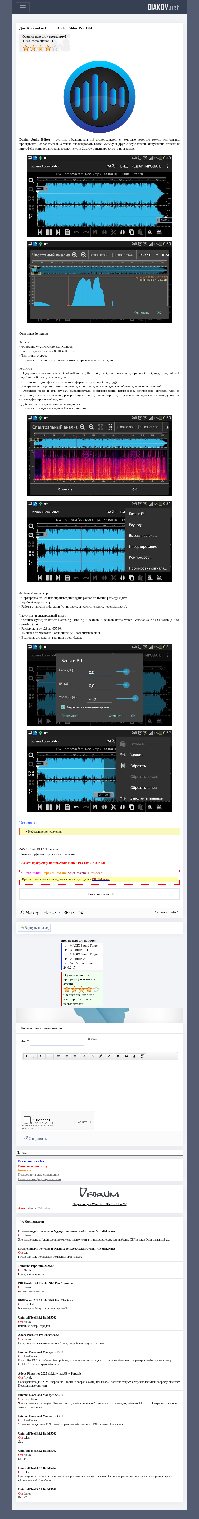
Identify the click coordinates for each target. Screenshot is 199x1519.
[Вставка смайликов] (84, 1056)
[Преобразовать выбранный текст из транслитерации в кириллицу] (134, 1056)
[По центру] (67, 1056)
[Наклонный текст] (34, 1056)
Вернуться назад (36, 928)
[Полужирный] (27, 1056)
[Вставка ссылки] (93, 1056)
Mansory (32, 912)
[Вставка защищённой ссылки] (101, 1056)
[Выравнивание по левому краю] (59, 1056)
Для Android (29, 28)
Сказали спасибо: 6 (101, 894)
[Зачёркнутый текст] (49, 1056)
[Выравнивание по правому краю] (75, 1056)
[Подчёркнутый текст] (41, 1056)
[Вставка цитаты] (126, 1056)
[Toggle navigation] (23, 7)
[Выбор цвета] (109, 1056)
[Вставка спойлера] (142, 1056)
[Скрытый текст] (118, 1056)
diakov (163, 7)
